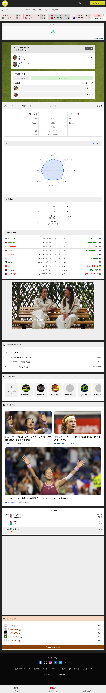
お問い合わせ (74, 669)
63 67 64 (41, 274)
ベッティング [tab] (52, 106)
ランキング (26, 10)
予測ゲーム (53, 691)
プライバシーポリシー (50, 669)
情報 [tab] (5, 106)
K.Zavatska (94, 239)
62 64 (63, 243)
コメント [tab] (14, 106)
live (97, 15)
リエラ (10, 258)
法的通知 (64, 669)
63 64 (42, 250)
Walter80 (13, 633)
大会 (35, 10)
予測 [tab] (40, 106)
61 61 (42, 266)
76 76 (63, 254)
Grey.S (10, 250)
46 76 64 (41, 258)
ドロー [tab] (32, 106)
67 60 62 (41, 247)
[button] (86, 3)
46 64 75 (41, 262)
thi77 (12, 625)
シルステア (11, 274)
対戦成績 (54, 10)
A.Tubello (95, 258)
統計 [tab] (24, 106)
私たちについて (19, 669)
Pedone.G (11, 239)
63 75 (42, 243)
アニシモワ (94, 270)
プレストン (11, 262)
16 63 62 (41, 254)
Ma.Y (9, 266)
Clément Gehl (10, 444)
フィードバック (87, 669)
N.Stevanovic (93, 243)
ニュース (9, 10)
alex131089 (14, 629)
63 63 (42, 239)
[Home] (3, 10)
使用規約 (37, 669)
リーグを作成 (11, 392)
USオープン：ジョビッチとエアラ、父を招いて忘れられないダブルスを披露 (28, 438)
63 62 (63, 250)
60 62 (63, 266)
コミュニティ (88, 691)
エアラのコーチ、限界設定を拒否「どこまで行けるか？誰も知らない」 (38, 498)
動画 (41, 10)
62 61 (63, 258)
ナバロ (96, 246)
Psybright (13, 640)
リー (97, 262)
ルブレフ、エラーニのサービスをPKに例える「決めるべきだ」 (77, 438)
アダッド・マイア (92, 274)
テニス (17, 691)
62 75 (63, 247)
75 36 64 (41, 270)
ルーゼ (96, 254)
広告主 (29, 669)
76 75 (63, 239)
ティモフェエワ (13, 254)
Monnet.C (11, 243)
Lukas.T (10, 270)
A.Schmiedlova (92, 250)
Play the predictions (53, 647)
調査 (47, 10)
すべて (99, 18)
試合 (17, 10)
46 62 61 (64, 270)
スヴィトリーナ (93, 266)
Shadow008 (14, 637)
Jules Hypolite (10, 502)
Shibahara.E (12, 247)
